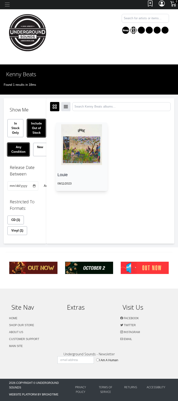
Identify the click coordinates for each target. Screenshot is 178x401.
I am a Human (108, 360)
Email (127, 339)
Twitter (129, 325)
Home (13, 318)
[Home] (27, 32)
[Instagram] (157, 30)
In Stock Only (15, 128)
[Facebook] (141, 30)
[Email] (165, 30)
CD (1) (15, 220)
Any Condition (18, 149)
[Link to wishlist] (150, 4)
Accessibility (156, 387)
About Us (16, 332)
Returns (130, 387)
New (40, 147)
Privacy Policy (80, 389)
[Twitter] (149, 30)
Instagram (131, 332)
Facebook (131, 318)
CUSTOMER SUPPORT (24, 339)
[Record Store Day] (133, 30)
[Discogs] (126, 30)
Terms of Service (105, 389)
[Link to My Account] (162, 4)
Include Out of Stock (36, 128)
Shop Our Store (21, 325)
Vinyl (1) (17, 230)
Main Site (16, 346)
